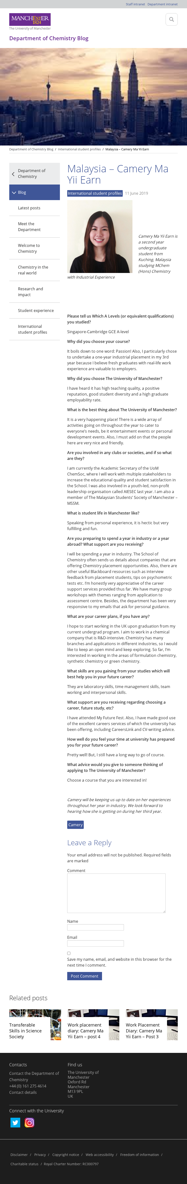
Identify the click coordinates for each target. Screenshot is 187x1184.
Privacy (40, 1154)
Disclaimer (19, 1154)
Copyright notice (65, 1154)
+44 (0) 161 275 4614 (27, 1086)
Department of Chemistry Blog (31, 149)
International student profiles (32, 329)
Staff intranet (135, 4)
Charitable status (24, 1164)
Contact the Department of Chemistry (34, 1076)
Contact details (23, 1092)
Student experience (36, 310)
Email (72, 937)
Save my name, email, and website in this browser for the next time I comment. (119, 962)
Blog (22, 192)
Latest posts (29, 208)
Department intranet (163, 4)
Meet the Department (29, 226)
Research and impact (30, 291)
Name (72, 921)
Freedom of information (139, 1154)
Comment (76, 870)
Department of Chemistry (31, 173)
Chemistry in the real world (33, 270)
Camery (75, 824)
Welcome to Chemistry (29, 248)
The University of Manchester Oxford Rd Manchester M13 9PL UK (83, 1084)
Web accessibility (100, 1154)
